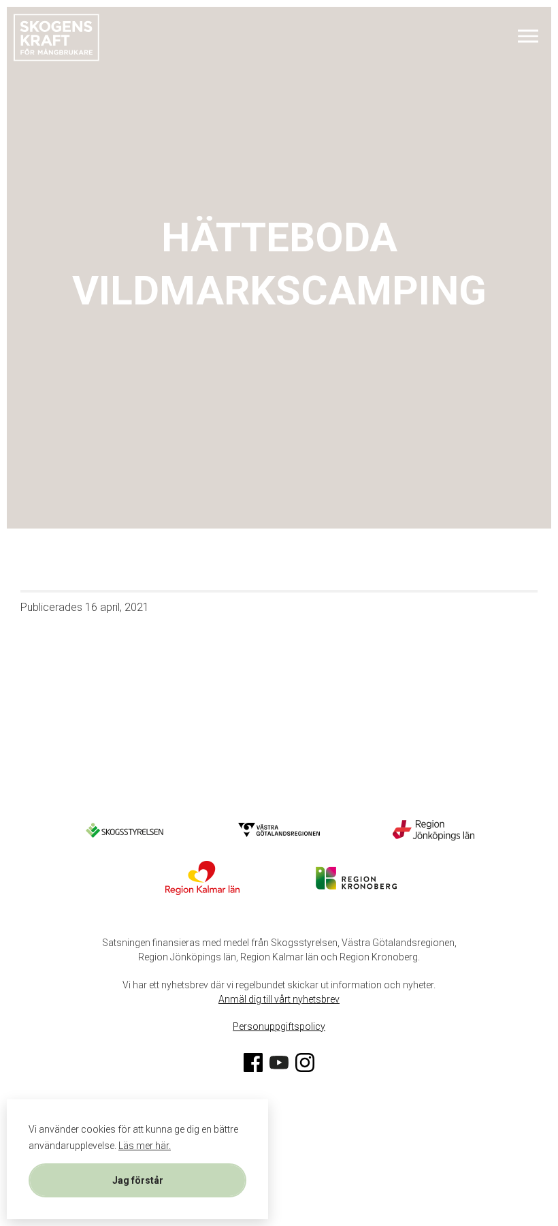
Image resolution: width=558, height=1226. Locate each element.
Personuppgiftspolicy (279, 1026)
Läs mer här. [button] (144, 1145)
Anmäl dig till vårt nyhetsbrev (279, 999)
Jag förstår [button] (137, 1180)
